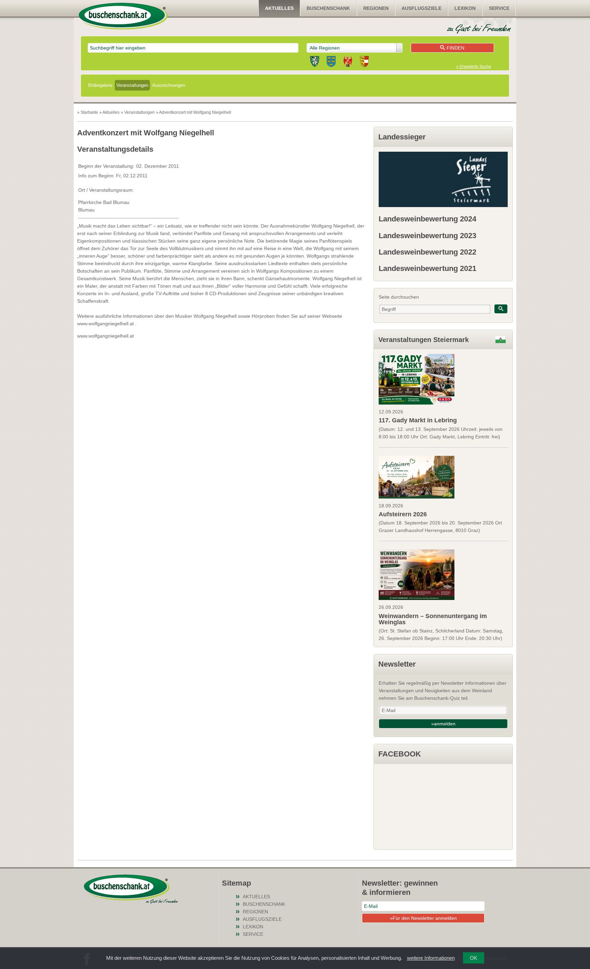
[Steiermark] (314, 62)
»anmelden (443, 723)
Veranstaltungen (132, 85)
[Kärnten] (364, 62)
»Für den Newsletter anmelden (423, 918)
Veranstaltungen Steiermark (423, 339)
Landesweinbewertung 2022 (427, 252)
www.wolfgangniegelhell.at (105, 336)
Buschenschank (328, 8)
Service (499, 8)
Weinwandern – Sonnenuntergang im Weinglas (433, 619)
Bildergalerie (100, 85)
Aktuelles (279, 8)
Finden (455, 48)
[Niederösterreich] (331, 62)
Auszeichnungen (168, 85)
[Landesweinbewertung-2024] (443, 179)
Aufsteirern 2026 (403, 514)
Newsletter (397, 664)
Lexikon (465, 8)
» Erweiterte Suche (473, 66)
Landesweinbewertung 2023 (427, 235)
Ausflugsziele (421, 8)
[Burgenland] (347, 62)
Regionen (376, 8)
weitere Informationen (431, 958)
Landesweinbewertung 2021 (427, 268)
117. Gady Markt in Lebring (418, 420)
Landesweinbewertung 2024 (427, 219)
